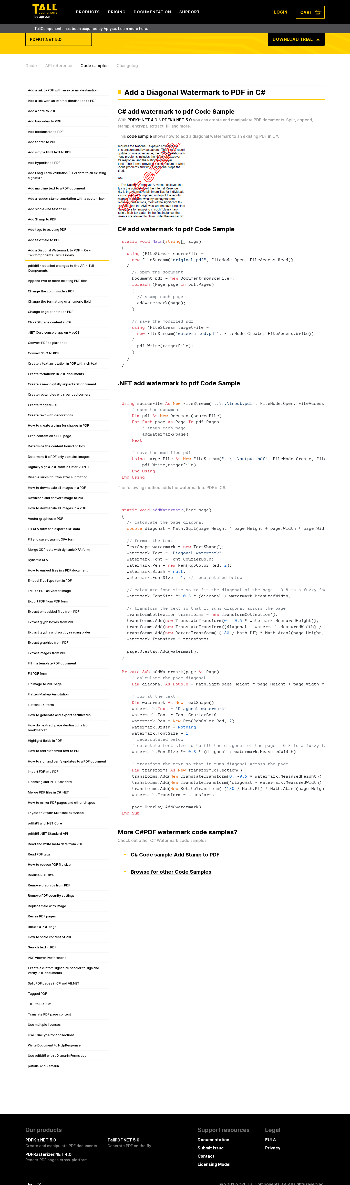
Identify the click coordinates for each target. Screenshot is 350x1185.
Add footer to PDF (42, 142)
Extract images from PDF (47, 653)
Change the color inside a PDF (51, 291)
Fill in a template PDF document (52, 663)
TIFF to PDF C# (39, 1004)
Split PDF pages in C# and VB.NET (53, 983)
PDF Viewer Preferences (47, 958)
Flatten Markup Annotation (48, 694)
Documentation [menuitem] (152, 12)
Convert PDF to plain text (47, 343)
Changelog (127, 65)
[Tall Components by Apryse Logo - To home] (44, 16)
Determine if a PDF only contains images (59, 457)
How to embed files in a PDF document (58, 570)
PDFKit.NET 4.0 (142, 119)
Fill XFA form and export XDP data (54, 529)
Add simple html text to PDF (49, 152)
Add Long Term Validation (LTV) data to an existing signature (67, 175)
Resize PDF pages (42, 916)
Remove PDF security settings (51, 895)
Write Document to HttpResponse (54, 1045)
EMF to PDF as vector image (49, 591)
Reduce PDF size (41, 875)
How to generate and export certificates (59, 715)
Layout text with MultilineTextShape (56, 813)
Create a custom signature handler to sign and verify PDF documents (63, 970)
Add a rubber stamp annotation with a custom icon (67, 198)
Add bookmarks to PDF (46, 132)
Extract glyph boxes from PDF (51, 622)
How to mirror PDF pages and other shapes (61, 803)
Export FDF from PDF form (48, 601)
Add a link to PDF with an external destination (63, 90)
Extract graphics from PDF (48, 642)
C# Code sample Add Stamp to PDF (175, 855)
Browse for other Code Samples (171, 872)
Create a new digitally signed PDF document (62, 384)
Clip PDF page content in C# (49, 322)
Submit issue (211, 1148)
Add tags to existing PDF (47, 229)
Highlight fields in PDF (45, 741)
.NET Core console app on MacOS (54, 332)
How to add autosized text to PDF (54, 751)
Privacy (272, 1148)
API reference (58, 65)
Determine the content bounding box (56, 446)
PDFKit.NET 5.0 (177, 119)
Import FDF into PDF (43, 772)
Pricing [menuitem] (117, 12)
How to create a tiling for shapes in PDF (58, 425)
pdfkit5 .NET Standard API (48, 833)
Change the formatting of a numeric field (59, 301)
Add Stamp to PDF (42, 219)
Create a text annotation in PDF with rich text (62, 363)
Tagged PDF (37, 994)
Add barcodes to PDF (44, 121)
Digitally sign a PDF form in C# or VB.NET (59, 467)
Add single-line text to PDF (48, 209)
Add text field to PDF (44, 240)
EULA (270, 1140)
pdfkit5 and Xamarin (43, 1066)
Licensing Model (214, 1164)
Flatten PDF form (41, 705)
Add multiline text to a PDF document (56, 188)
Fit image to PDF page (45, 684)
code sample (139, 136)
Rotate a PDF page (42, 927)
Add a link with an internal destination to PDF (62, 101)
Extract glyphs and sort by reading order (59, 632)
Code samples (94, 65)
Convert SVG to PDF (43, 353)
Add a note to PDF (42, 111)
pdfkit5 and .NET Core (45, 823)
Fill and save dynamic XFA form (51, 539)
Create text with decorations (50, 415)
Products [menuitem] (88, 12)
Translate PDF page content (49, 1014)
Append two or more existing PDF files (58, 281)
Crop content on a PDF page (49, 436)
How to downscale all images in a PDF (57, 488)
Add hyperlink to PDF (44, 163)
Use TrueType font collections (51, 1035)
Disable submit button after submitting (57, 477)
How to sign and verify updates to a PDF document (67, 761)
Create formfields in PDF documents (56, 374)
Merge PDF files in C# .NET (48, 792)
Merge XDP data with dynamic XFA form (59, 550)
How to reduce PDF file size (49, 864)
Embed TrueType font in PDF (50, 581)
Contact (206, 1156)
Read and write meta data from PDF (55, 844)
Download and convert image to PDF (56, 498)
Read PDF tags (39, 854)
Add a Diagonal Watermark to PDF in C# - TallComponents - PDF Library (59, 252)
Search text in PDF (42, 947)
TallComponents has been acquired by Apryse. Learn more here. (91, 28)
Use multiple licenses (44, 1025)
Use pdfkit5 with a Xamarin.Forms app (57, 1055)
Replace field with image (47, 906)
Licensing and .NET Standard (50, 782)
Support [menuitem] (189, 12)
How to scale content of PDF (50, 937)
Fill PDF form (37, 673)
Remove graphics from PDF (49, 885)
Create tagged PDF (43, 405)
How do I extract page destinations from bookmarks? (59, 727)
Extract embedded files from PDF (53, 611)
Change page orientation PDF (50, 312)
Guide (31, 65)
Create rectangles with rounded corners (59, 394)
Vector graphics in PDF (45, 519)
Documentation (213, 1140)
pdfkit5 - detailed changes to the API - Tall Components (61, 268)
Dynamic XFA (38, 560)
